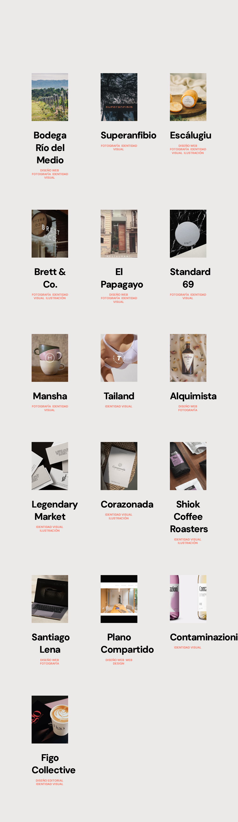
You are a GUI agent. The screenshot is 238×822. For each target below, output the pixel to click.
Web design (123, 662)
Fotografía (41, 174)
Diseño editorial (49, 781)
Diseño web (49, 170)
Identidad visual (56, 176)
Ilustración (194, 153)
